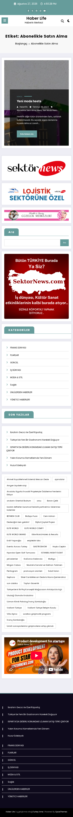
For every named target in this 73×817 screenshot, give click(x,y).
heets (39, 110)
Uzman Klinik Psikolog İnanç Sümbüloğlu (26, 601)
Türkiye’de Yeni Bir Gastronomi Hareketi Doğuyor (34, 439)
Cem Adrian (49, 516)
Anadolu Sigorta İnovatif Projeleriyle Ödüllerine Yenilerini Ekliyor (34, 493)
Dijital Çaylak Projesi (45, 522)
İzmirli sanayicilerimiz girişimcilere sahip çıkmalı (30, 626)
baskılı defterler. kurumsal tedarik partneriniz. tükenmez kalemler (33, 508)
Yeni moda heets (29, 101)
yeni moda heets (50, 110)
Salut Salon (53, 571)
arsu (39, 500)
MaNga (51, 558)
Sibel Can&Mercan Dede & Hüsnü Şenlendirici (43, 577)
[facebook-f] (28, 10)
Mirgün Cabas (14, 565)
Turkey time (38, 812)
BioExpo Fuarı (31, 516)
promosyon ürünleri (33, 571)
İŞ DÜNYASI (15, 370)
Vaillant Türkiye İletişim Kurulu (42, 607)
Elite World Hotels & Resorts (45, 534)
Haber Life (36, 18)
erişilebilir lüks (34, 540)
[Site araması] (62, 21)
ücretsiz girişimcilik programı (37, 614)
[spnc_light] (69, 21)
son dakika (12, 583)
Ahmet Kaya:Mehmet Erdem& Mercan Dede (28, 479)
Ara (11, 232)
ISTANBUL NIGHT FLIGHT (52, 552)
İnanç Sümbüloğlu (15, 620)
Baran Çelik (52, 500)
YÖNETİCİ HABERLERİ (20, 399)
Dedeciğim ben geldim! (18, 522)
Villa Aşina (12, 614)
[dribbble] (36, 10)
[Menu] (5, 20)
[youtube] (44, 10)
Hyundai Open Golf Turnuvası (21, 552)
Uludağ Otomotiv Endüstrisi (20, 595)
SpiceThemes (61, 812)
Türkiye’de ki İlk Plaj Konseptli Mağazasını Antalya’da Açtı (34, 589)
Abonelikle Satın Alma (26, 110)
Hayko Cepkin (59, 546)
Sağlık (13, 384)
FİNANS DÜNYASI (18, 347)
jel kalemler (12, 558)
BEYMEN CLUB (13, 516)
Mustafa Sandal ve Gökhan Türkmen (44, 565)
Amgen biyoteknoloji (16, 485)
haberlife (24, 107)
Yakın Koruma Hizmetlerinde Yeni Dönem (31, 457)
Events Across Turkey (17, 546)
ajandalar (60, 479)
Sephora (11, 577)
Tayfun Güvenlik (31, 583)
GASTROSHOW (40, 546)
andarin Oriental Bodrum (19, 500)
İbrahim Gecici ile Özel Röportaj (26, 432)
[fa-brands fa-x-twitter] (32, 10)
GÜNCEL (20, 96)
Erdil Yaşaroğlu (14, 540)
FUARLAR (14, 355)
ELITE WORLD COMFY (34, 528)
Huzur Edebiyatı (18, 465)
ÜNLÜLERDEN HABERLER (21, 392)
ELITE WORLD (13, 528)
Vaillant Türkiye (14, 607)
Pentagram (12, 571)
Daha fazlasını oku (27, 134)
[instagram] (40, 10)
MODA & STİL (16, 377)
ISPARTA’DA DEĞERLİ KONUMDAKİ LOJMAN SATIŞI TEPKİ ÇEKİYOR (38, 721)
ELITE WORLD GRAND (16, 534)
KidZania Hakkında (33, 558)
